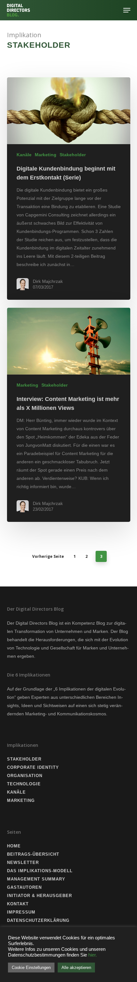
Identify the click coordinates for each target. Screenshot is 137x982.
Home (14, 846)
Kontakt (18, 903)
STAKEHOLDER (24, 759)
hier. (92, 954)
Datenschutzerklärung (38, 920)
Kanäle (24, 154)
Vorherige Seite (48, 556)
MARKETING (21, 800)
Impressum (21, 912)
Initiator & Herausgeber (39, 895)
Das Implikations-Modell (40, 870)
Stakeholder (73, 154)
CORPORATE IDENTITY (33, 767)
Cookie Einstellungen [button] (31, 967)
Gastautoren (24, 887)
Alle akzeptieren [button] (76, 967)
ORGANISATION (24, 775)
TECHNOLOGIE (24, 784)
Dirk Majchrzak (48, 281)
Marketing (45, 154)
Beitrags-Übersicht (33, 854)
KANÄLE (16, 792)
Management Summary (36, 879)
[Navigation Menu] (126, 10)
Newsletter (23, 862)
